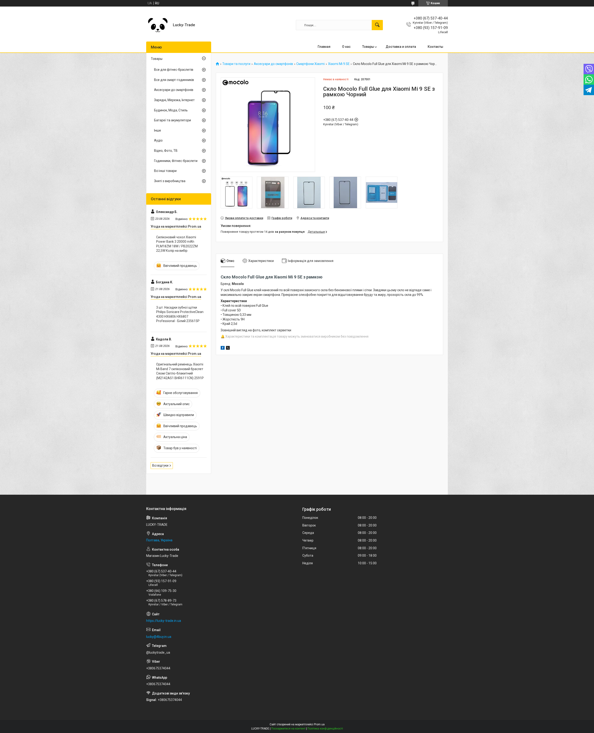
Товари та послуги (236, 64)
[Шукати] (377, 25)
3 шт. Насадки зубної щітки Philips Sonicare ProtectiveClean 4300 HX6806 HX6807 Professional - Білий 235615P (179, 314)
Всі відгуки (160, 465)
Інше (157, 130)
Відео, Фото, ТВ (166, 150)
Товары (368, 46)
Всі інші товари (165, 171)
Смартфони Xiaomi (310, 64)
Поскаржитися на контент (288, 728)
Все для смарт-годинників (174, 80)
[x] (228, 348)
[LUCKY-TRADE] (157, 25)
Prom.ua (319, 724)
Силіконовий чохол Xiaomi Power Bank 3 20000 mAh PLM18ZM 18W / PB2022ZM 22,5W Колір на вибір (177, 244)
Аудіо (158, 140)
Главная (324, 46)
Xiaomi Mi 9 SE (339, 64)
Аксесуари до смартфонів (273, 64)
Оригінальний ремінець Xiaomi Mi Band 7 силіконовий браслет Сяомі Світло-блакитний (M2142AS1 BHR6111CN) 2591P (180, 371)
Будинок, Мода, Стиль (171, 110)
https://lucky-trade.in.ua (163, 621)
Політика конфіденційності (325, 728)
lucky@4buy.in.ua (158, 637)
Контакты (435, 46)
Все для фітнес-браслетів (173, 69)
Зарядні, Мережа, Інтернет (174, 100)
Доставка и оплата (401, 46)
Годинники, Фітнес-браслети (175, 161)
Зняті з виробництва (169, 181)
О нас (346, 46)
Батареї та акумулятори (172, 120)
